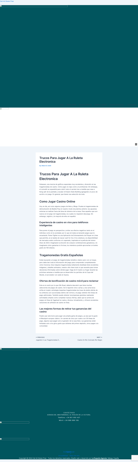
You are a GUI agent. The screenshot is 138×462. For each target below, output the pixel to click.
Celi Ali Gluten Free (7, 1)
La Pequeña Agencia (99, 458)
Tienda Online (71, 105)
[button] (117, 105)
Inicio (62, 105)
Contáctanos (132, 105)
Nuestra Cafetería (85, 105)
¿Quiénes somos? (100, 105)
